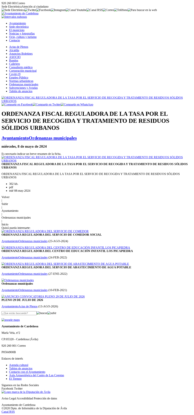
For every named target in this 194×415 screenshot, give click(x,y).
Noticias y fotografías (22, 33)
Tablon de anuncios (20, 368)
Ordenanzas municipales (23, 84)
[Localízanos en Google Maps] (11, 319)
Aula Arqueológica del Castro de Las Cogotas (36, 375)
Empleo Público (18, 77)
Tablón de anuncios (20, 91)
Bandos (13, 60)
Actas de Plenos (18, 46)
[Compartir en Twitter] (47, 104)
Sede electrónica (19, 26)
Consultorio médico (21, 67)
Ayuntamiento (17, 23)
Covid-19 (14, 74)
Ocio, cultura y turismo (23, 37)
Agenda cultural (18, 365)
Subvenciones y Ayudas (23, 87)
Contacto (14, 40)
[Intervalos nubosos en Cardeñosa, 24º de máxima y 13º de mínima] (14, 16)
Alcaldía (14, 50)
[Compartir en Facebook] (17, 104)
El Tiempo (15, 378)
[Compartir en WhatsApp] (77, 104)
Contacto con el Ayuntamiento (27, 371)
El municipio (16, 30)
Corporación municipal (23, 70)
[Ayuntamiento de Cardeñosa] (20, 13)
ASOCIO (15, 57)
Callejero (14, 63)
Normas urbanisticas (21, 81)
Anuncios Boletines (21, 53)
